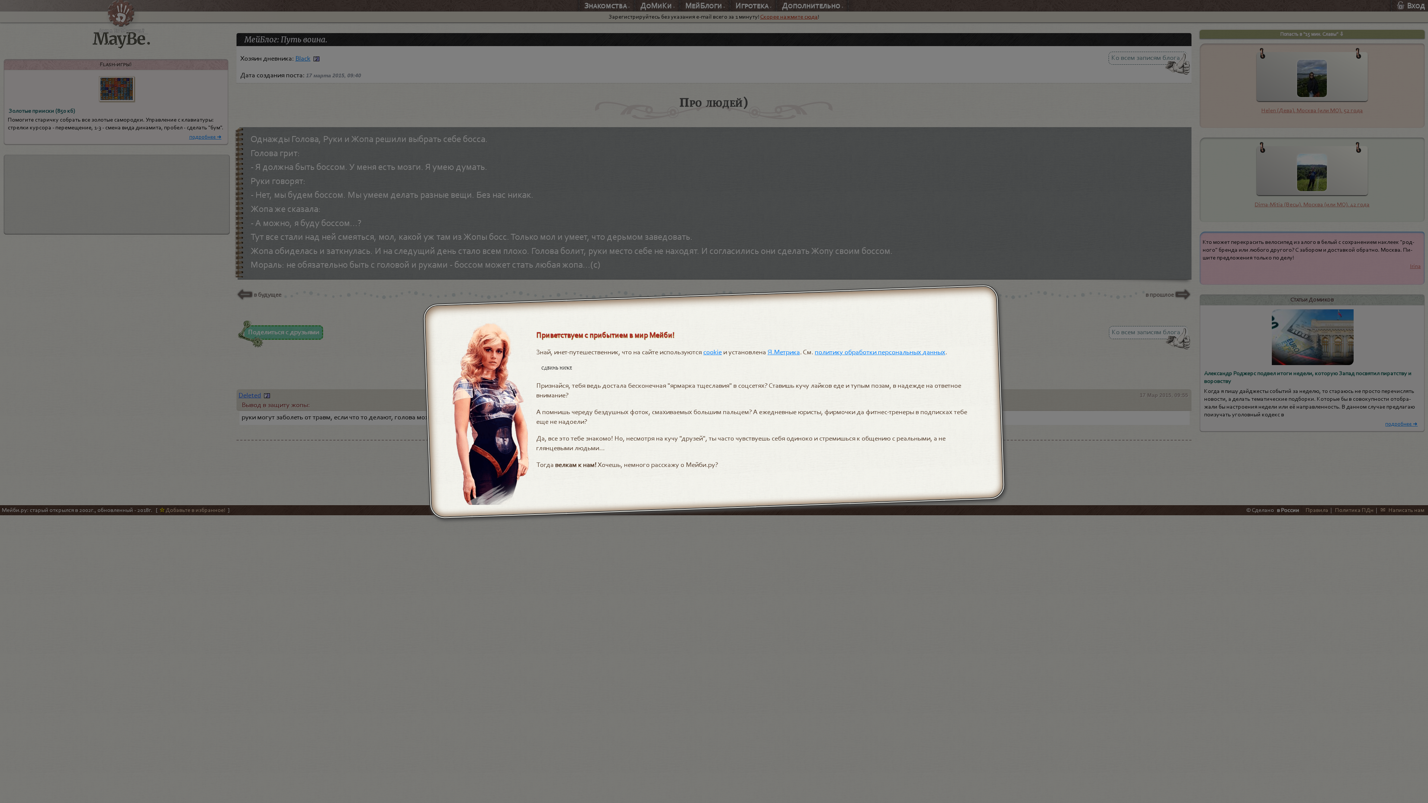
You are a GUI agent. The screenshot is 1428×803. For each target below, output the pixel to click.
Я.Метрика (784, 352)
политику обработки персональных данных (880, 352)
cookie (713, 352)
